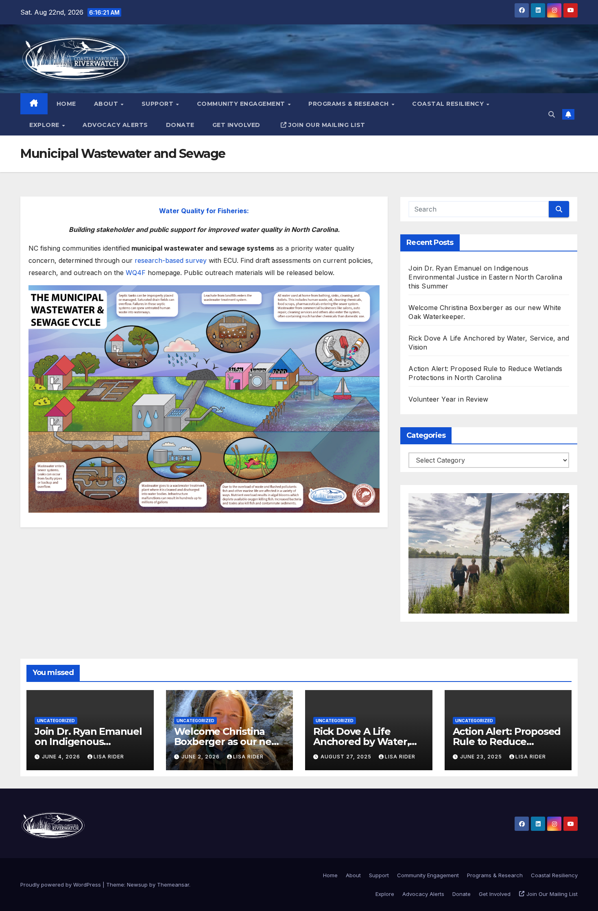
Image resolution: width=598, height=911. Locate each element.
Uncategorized (56, 720)
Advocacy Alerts (115, 125)
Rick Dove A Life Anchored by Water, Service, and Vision (361, 741)
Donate (180, 125)
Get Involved (236, 125)
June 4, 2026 (62, 757)
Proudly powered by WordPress (61, 884)
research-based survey (171, 260)
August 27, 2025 (347, 757)
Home (66, 103)
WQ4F (136, 273)
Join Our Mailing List (326, 125)
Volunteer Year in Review (448, 399)
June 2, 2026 (201, 757)
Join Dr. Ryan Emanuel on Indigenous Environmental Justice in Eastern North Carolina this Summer (485, 277)
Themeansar (173, 884)
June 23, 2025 (482, 757)
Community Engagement (242, 103)
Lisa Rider (109, 757)
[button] (552, 114)
